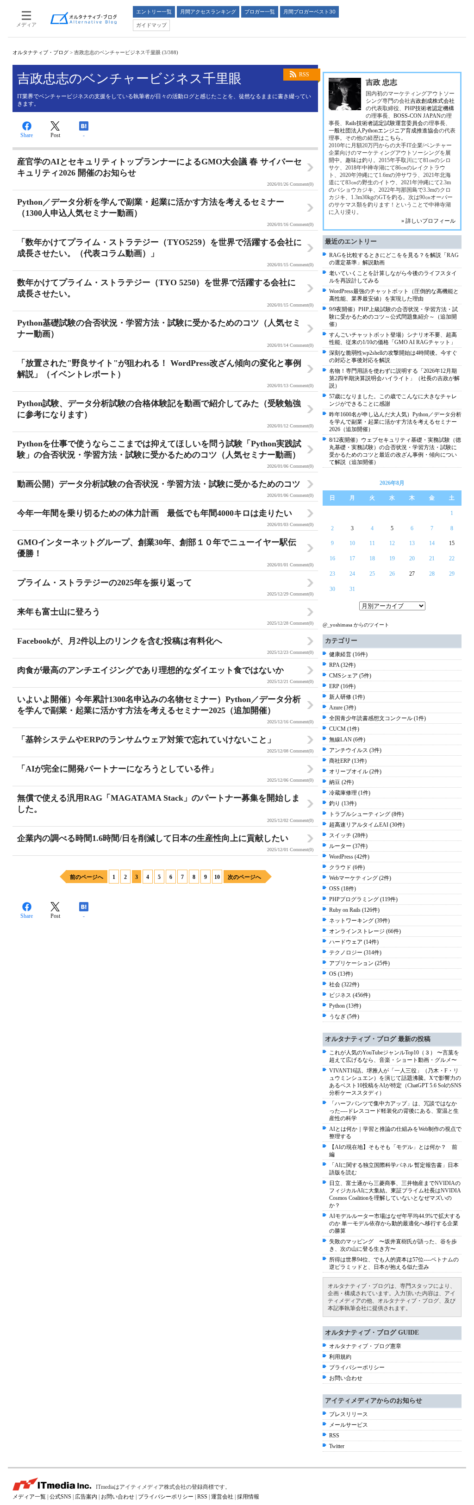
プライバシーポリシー (357, 1367)
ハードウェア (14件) (354, 942)
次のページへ (244, 877)
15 (452, 543)
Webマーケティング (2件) (360, 878)
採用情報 (248, 1496)
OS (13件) (341, 974)
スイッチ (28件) (348, 835)
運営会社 (222, 1496)
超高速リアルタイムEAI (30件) (367, 824)
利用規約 (340, 1357)
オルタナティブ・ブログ (40, 52)
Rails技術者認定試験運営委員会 (384, 123)
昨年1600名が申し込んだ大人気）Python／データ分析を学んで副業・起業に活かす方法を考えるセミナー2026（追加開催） (395, 422)
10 (217, 877)
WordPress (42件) (349, 856)
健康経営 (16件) (348, 654)
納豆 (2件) (341, 782)
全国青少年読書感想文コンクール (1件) (377, 718)
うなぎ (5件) (344, 1016)
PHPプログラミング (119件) (363, 899)
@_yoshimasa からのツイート (356, 624)
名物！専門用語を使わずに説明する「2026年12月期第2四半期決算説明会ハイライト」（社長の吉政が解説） (394, 378)
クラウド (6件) (347, 867)
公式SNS (60, 1496)
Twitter (336, 1446)
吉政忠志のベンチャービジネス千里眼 (129, 78)
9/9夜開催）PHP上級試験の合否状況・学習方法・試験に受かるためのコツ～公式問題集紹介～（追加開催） (393, 316)
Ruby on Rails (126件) (354, 910)
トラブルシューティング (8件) (366, 814)
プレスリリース (348, 1414)
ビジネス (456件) (349, 995)
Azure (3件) (342, 707)
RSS (304, 74)
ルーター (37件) (348, 846)
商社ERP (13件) (348, 761)
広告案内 (86, 1496)
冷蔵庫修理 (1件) (349, 793)
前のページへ (86, 877)
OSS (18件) (342, 888)
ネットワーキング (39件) (359, 920)
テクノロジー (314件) (355, 952)
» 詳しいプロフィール (428, 221)
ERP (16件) (342, 686)
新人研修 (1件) (347, 697)
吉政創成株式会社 (432, 101)
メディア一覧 (29, 1496)
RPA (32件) (342, 665)
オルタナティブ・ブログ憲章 (365, 1346)
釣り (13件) (342, 803)
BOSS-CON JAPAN (417, 116)
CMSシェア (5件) (350, 675)
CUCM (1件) (344, 729)
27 (412, 574)
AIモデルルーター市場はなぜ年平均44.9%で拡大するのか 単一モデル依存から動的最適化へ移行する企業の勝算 (395, 1223)
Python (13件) (345, 1006)
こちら (392, 138)
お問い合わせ (345, 1378)
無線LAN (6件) (347, 739)
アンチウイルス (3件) (355, 750)
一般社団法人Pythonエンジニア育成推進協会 (384, 130)
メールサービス (348, 1425)
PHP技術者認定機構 (429, 108)
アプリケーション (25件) (359, 963)
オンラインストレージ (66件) (365, 931)
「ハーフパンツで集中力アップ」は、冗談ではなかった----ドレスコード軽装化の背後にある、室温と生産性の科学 (394, 1111)
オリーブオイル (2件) (355, 771)
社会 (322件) (344, 984)
